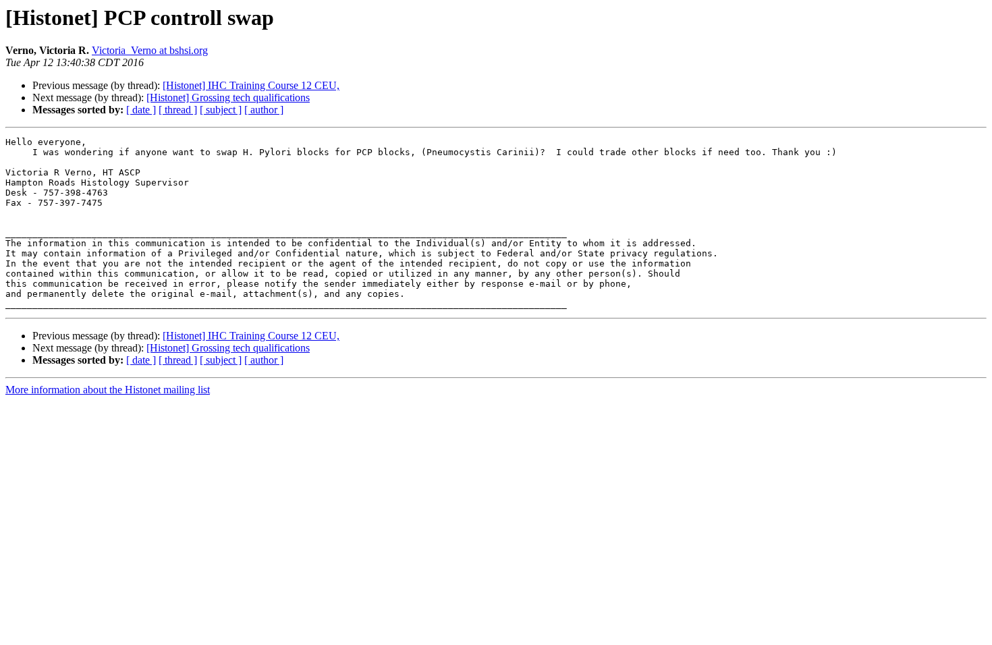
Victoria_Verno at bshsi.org (150, 50)
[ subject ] (221, 109)
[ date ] (141, 109)
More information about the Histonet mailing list (107, 389)
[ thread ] (178, 109)
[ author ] (263, 109)
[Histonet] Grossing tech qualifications (228, 97)
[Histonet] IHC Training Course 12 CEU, (251, 85)
